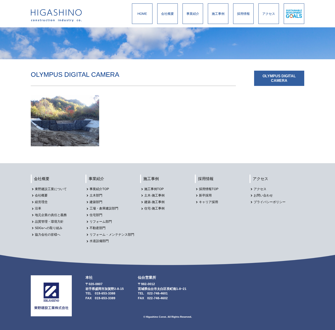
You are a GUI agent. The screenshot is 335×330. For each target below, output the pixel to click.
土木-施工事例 (154, 195)
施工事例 (218, 13)
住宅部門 (96, 215)
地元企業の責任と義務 (51, 215)
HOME (142, 13)
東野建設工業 (60, 15)
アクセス (268, 13)
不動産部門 (98, 228)
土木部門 (96, 195)
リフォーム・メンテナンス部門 (112, 234)
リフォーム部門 (101, 221)
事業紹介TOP (99, 189)
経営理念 (41, 202)
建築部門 (96, 202)
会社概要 (167, 13)
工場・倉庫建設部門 (104, 208)
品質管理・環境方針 (49, 221)
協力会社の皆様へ (47, 234)
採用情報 (243, 13)
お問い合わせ (263, 195)
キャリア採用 (208, 202)
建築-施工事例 (154, 202)
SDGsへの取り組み (48, 228)
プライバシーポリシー (270, 202)
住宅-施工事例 (154, 208)
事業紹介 (192, 13)
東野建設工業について (51, 189)
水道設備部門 (99, 241)
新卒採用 (205, 195)
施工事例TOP (154, 189)
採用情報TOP (208, 189)
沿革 (38, 208)
